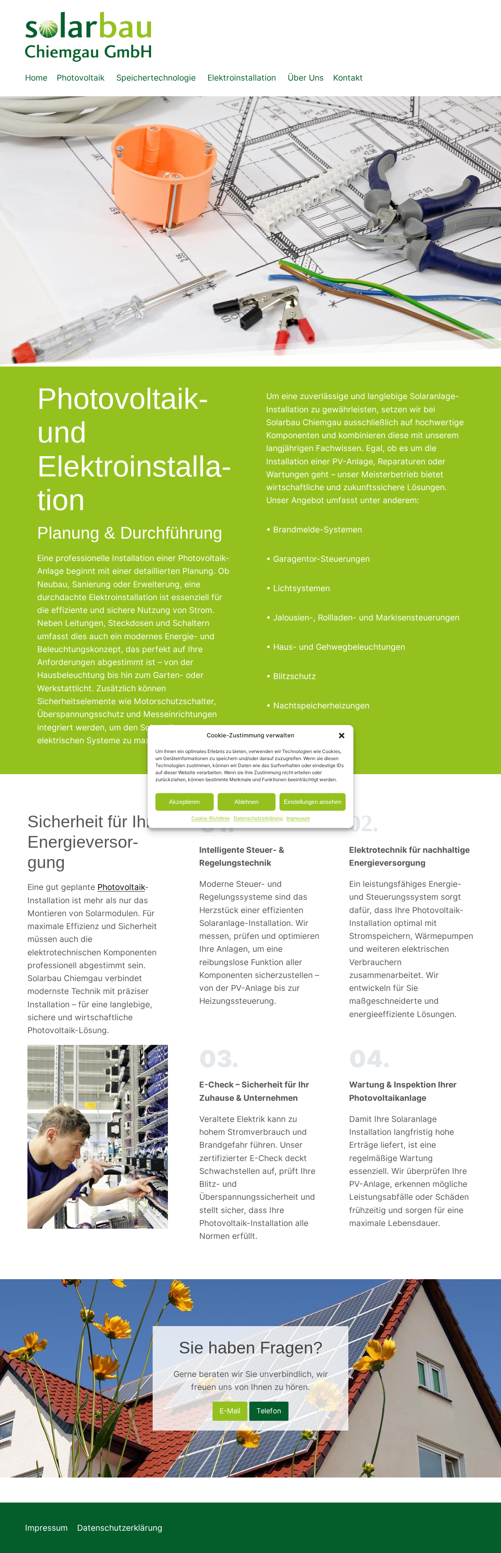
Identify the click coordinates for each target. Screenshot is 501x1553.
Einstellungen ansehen (312, 801)
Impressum (298, 818)
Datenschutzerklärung (258, 818)
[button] (342, 735)
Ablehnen (246, 801)
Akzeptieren (184, 801)
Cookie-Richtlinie (210, 818)
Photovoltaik (121, 887)
